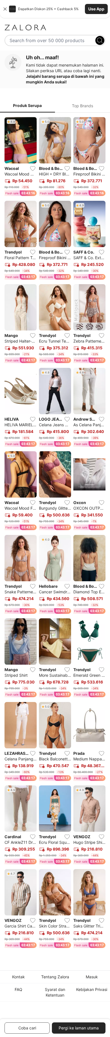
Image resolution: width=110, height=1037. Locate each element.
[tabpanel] (55, 534)
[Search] (99, 40)
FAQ (18, 989)
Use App (96, 8)
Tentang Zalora (55, 976)
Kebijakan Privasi (91, 989)
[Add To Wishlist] (33, 168)
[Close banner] (5, 9)
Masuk (92, 976)
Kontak (18, 976)
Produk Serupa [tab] (27, 105)
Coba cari (27, 1027)
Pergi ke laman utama (79, 1027)
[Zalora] (55, 27)
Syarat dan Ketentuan (55, 992)
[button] (55, 9)
